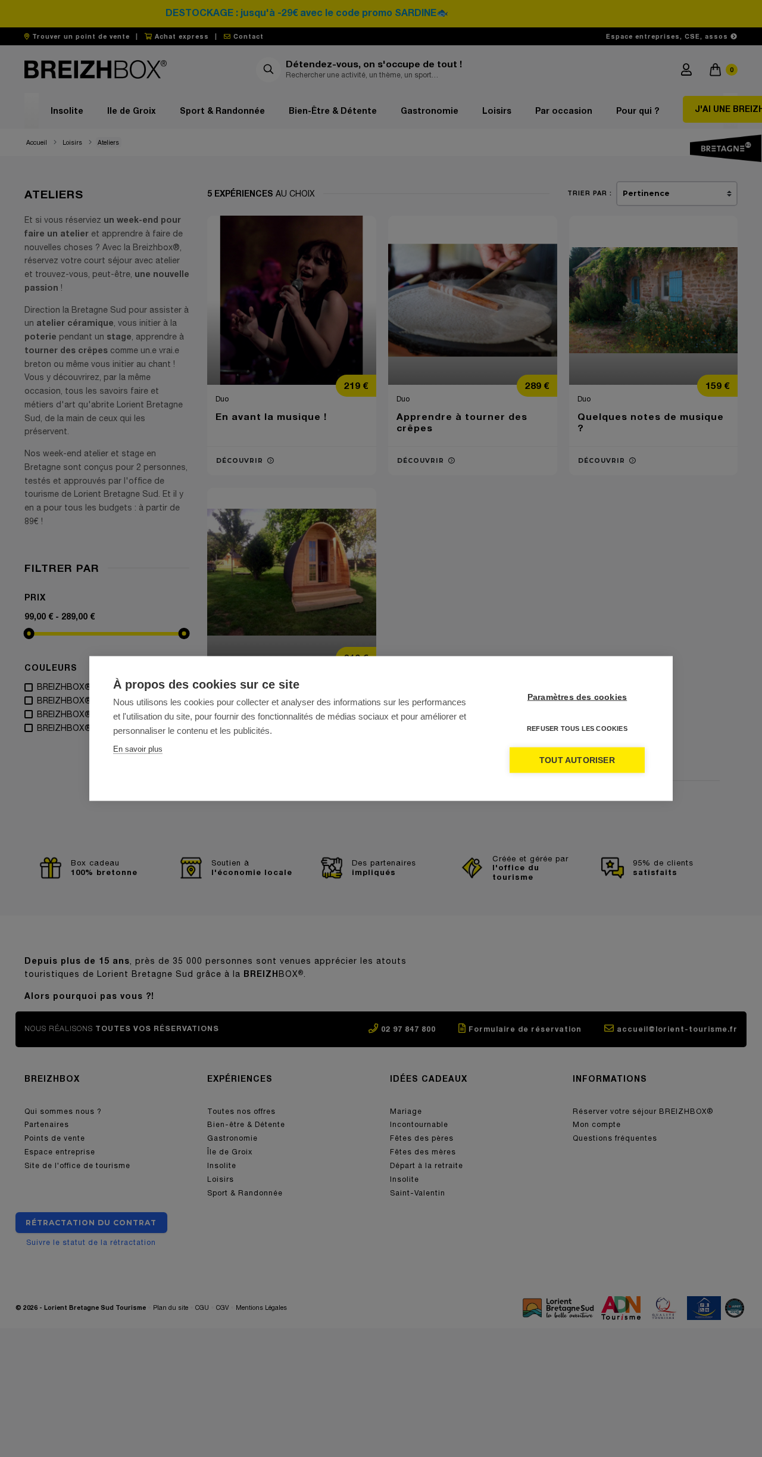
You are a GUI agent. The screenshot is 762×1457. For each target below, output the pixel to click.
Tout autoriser (577, 760)
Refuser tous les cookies (577, 728)
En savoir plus (138, 749)
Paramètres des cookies (577, 697)
